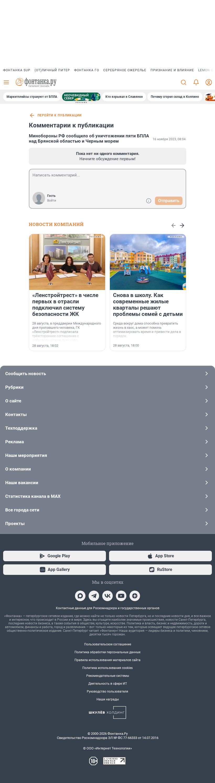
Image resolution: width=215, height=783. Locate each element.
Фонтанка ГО (86, 70)
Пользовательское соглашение (107, 644)
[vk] (107, 596)
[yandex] (135, 596)
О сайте (13, 400)
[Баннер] (81, 96)
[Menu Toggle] (6, 82)
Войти (51, 200)
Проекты (15, 523)
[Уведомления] (196, 82)
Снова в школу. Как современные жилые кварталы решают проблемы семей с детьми (148, 304)
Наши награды (107, 699)
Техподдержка (21, 428)
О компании (18, 469)
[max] (80, 596)
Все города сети (22, 509)
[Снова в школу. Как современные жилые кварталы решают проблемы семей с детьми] (148, 262)
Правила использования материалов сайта (107, 660)
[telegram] (94, 596)
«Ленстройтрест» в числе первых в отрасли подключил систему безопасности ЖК (65, 304)
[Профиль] (208, 82)
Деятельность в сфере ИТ (107, 683)
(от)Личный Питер (52, 70)
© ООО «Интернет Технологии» (107, 748)
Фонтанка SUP (16, 70)
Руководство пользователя (107, 691)
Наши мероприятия (26, 455)
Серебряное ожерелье (124, 70)
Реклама (14, 441)
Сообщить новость (25, 373)
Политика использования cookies (107, 668)
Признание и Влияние (172, 70)
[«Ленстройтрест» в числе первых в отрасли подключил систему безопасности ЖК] (67, 262)
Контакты (16, 414)
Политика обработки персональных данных (107, 652)
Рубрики (14, 387)
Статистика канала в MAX (33, 496)
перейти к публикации (59, 115)
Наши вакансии (21, 482)
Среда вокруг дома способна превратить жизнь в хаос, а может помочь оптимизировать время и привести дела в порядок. (147, 329)
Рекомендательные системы (107, 676)
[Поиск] (183, 82)
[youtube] (121, 596)
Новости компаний (56, 224)
